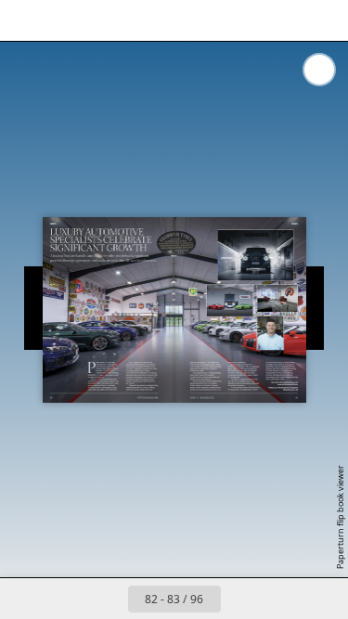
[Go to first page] (66, 598)
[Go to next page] (241, 598)
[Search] (66, 20)
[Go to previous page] (107, 598)
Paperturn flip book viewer (340, 517)
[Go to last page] (282, 598)
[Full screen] (322, 20)
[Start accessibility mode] (107, 20)
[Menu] (26, 20)
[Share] (281, 20)
